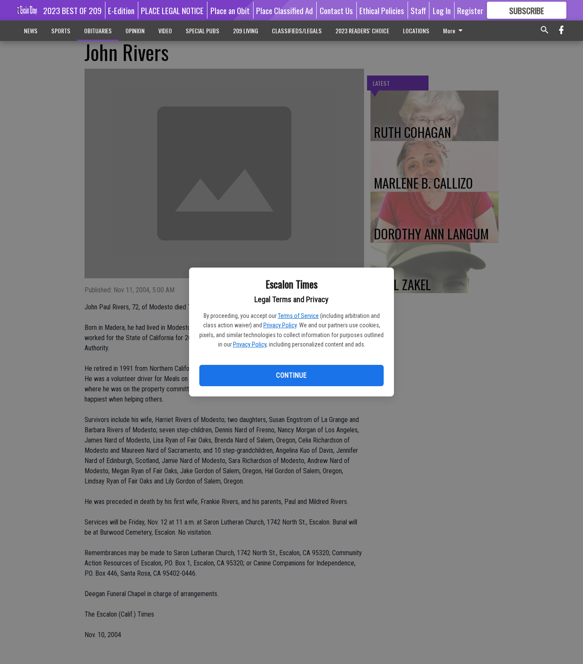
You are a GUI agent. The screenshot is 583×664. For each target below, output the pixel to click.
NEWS (31, 30)
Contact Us (336, 10)
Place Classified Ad (284, 10)
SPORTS (60, 30)
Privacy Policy (280, 325)
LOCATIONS (416, 30)
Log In (442, 10)
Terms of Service (298, 315)
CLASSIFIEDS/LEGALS (297, 30)
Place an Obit (230, 10)
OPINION (135, 30)
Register (470, 10)
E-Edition (121, 10)
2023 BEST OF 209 (72, 10)
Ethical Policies (381, 10)
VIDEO (165, 30)
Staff (418, 10)
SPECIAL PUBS (202, 30)
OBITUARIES (98, 30)
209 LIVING (245, 30)
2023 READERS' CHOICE (362, 30)
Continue (291, 375)
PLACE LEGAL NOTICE (172, 10)
